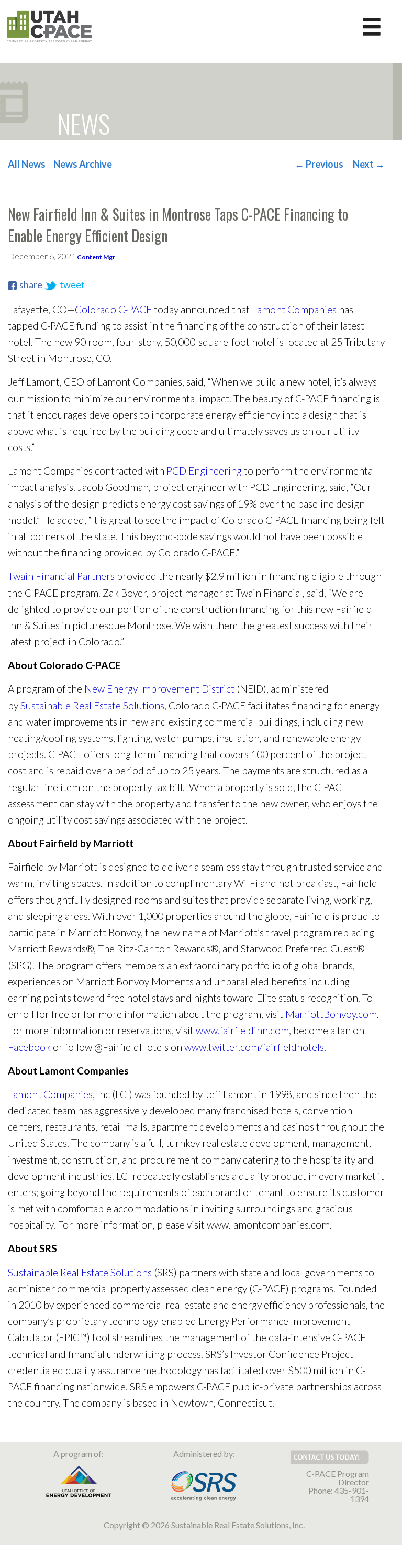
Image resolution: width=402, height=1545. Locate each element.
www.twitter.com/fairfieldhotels (254, 1047)
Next (369, 164)
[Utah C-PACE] (49, 25)
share (30, 284)
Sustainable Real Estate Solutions (92, 705)
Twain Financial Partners (61, 576)
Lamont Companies (294, 309)
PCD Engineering (204, 471)
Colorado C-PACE (113, 309)
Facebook (29, 1047)
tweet (72, 284)
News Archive (82, 164)
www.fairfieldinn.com (242, 1030)
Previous (319, 164)
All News (27, 164)
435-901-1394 (351, 1494)
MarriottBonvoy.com (331, 1014)
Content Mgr (96, 257)
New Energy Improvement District (159, 689)
